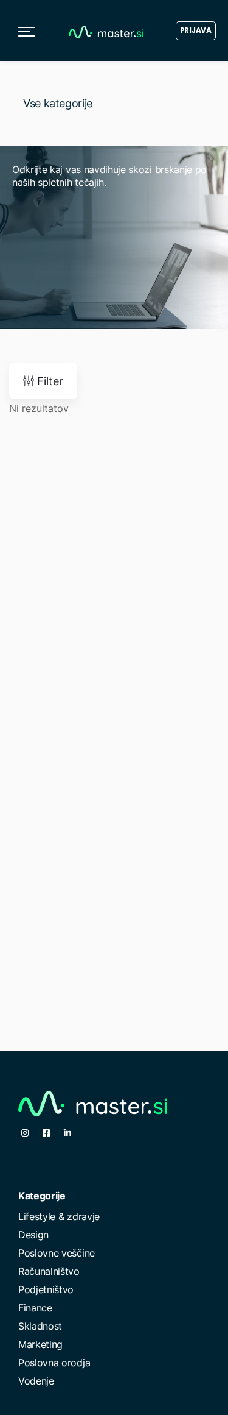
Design (33, 1235)
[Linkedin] (67, 1133)
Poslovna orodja (54, 1362)
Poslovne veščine (56, 1253)
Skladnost (40, 1326)
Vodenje (36, 1381)
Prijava (196, 30)
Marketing (40, 1344)
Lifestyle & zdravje (59, 1216)
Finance (35, 1308)
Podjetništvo (46, 1289)
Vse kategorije (57, 103)
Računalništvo (49, 1271)
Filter (48, 381)
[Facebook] (46, 1133)
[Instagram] (25, 1133)
